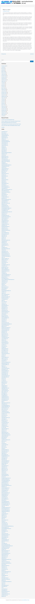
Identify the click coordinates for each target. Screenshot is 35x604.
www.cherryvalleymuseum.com (6, 199)
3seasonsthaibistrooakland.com (6, 290)
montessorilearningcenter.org (6, 553)
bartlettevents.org (4, 195)
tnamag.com (3, 448)
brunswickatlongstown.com (6, 375)
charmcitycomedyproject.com (6, 362)
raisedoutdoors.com (4, 227)
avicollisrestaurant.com (5, 426)
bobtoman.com (4, 178)
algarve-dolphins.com (5, 391)
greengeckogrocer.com (5, 267)
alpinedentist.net (4, 182)
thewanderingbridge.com (5, 370)
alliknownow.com (4, 326)
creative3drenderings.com (5, 460)
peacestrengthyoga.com (5, 484)
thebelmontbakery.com (5, 157)
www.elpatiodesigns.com (5, 539)
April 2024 (3, 86)
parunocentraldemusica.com (6, 544)
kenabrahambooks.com (5, 342)
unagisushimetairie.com (5, 168)
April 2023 (3, 103)
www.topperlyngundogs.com (6, 480)
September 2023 (4, 96)
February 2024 (4, 89)
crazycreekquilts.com (5, 338)
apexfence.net (4, 596)
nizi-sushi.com (4, 379)
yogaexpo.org (4, 293)
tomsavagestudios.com (5, 278)
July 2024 (3, 82)
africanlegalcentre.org (5, 349)
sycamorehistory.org (5, 523)
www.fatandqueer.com (5, 490)
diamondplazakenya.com (5, 548)
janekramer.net (4, 378)
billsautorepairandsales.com (6, 550)
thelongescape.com (4, 385)
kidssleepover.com (4, 153)
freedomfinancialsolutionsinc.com (6, 485)
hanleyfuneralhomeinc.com (6, 253)
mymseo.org (3, 582)
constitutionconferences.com (6, 439)
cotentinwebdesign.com (5, 200)
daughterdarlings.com (5, 137)
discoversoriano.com (5, 315)
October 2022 (4, 111)
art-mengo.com (4, 380)
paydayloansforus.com (5, 156)
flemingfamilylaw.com (5, 575)
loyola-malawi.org (4, 301)
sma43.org (3, 506)
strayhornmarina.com (5, 333)
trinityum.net (3, 532)
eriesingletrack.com (4, 247)
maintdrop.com (4, 177)
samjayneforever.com (5, 555)
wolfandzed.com (4, 517)
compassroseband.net (5, 444)
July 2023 (3, 99)
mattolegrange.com (4, 386)
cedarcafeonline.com (5, 142)
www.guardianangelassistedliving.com (7, 545)
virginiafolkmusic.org (5, 280)
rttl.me (2, 587)
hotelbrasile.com (4, 193)
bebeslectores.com (4, 204)
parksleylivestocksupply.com (6, 296)
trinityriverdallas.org (4, 288)
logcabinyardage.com (5, 463)
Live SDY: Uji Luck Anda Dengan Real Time (8, 119)
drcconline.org (4, 427)
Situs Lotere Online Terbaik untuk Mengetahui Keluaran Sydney (11, 125)
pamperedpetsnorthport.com (6, 248)
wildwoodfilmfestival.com (5, 190)
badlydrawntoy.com (4, 468)
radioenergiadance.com (5, 183)
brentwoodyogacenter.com (5, 508)
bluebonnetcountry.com (5, 173)
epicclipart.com (4, 174)
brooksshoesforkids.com (5, 449)
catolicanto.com (4, 285)
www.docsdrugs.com (5, 497)
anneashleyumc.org (4, 491)
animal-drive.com (4, 447)
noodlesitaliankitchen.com (5, 166)
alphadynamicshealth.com (5, 565)
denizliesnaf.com (4, 438)
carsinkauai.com (4, 560)
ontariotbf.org (4, 162)
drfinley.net (3, 574)
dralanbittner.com (4, 242)
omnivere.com (4, 146)
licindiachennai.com (4, 136)
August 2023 (3, 97)
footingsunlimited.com (5, 495)
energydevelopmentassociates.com (7, 211)
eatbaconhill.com (4, 151)
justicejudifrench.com (5, 369)
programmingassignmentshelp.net (6, 152)
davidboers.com (4, 464)
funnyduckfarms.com (5, 569)
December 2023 (4, 92)
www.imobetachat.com (5, 465)
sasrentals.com (4, 263)
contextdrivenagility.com (5, 364)
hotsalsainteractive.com (5, 140)
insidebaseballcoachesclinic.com (6, 559)
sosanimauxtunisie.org (5, 179)
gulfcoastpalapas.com (5, 454)
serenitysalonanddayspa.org (6, 141)
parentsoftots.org (4, 459)
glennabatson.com (4, 332)
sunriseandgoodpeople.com (6, 405)
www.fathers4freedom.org (5, 479)
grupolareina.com (4, 198)
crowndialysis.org (4, 273)
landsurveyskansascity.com (6, 492)
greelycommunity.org (5, 352)
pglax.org (3, 401)
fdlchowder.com (4, 500)
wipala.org (3, 300)
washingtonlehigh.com (5, 513)
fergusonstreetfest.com (5, 554)
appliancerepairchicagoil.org (6, 161)
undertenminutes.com (5, 145)
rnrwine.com (3, 576)
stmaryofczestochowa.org (5, 368)
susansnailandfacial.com (5, 475)
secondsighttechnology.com (6, 264)
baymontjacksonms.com (5, 399)
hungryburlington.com (5, 374)
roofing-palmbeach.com (5, 220)
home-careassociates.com (5, 294)
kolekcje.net (3, 284)
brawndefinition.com (5, 336)
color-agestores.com (5, 299)
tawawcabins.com (4, 235)
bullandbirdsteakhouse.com (6, 502)
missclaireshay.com (4, 131)
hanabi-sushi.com (4, 516)
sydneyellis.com (4, 272)
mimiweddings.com (4, 590)
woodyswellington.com (5, 537)
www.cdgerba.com (4, 543)
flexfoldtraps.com (4, 486)
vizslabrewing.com (4, 241)
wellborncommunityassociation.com (7, 189)
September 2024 (4, 79)
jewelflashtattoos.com (5, 169)
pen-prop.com (4, 476)
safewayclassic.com (5, 158)
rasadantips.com (4, 147)
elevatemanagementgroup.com (6, 571)
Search (32, 61)
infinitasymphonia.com (5, 348)
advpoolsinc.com (4, 431)
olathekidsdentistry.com (5, 252)
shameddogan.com (4, 458)
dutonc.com (3, 384)
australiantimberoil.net (27, 2)
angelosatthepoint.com (5, 432)
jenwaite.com (3, 570)
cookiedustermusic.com (5, 411)
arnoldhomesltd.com (5, 222)
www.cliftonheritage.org (5, 505)
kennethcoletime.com (5, 373)
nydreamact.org (4, 167)
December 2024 (4, 75)
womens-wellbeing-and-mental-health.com (8, 279)
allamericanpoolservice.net (5, 275)
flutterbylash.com (4, 566)
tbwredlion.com (4, 549)
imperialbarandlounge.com (5, 226)
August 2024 (3, 81)
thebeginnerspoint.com (5, 316)
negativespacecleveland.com (6, 402)
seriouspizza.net (4, 443)
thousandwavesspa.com (5, 422)
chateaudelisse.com (4, 188)
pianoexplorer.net (4, 529)
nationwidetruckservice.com (6, 417)
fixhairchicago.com (4, 437)
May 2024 (3, 85)
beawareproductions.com (5, 363)
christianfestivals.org (5, 389)
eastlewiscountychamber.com (6, 327)
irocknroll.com (4, 231)
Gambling (4, 11)
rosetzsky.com (4, 354)
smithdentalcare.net (4, 592)
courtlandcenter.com (5, 423)
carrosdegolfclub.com (5, 210)
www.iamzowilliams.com (5, 527)
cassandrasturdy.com (5, 310)
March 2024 (3, 88)
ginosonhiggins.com (4, 394)
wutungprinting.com (4, 395)
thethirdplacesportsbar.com (6, 534)
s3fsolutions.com (4, 214)
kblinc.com (3, 246)
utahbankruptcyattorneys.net (6, 230)
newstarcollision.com (5, 262)
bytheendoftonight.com (5, 305)
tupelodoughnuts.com (5, 251)
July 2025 (3, 67)
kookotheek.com (4, 184)
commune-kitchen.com (5, 343)
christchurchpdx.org (4, 341)
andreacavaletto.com (5, 295)
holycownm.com (4, 416)
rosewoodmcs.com (4, 522)
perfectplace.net (4, 289)
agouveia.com (4, 580)
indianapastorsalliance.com (6, 433)
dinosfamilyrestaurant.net (5, 206)
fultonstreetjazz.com (5, 194)
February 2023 (4, 106)
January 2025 (4, 74)
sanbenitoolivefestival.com (5, 311)
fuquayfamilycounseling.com (6, 579)
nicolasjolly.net (4, 347)
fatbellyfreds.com (4, 538)
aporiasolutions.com (4, 452)
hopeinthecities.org (4, 306)
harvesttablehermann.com (5, 209)
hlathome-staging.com (5, 268)
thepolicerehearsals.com (5, 325)
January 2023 (4, 107)
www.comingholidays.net (5, 317)
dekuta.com (3, 518)
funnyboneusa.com (4, 410)
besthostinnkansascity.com (6, 591)
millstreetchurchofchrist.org (6, 561)
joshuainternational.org (5, 474)
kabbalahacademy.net (5, 259)
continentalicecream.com (5, 337)
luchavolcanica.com (4, 415)
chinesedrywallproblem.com (6, 406)
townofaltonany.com (5, 400)
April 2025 (3, 70)
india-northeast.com (4, 219)
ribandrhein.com (4, 283)
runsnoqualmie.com (4, 496)
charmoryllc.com (4, 320)
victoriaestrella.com (4, 421)
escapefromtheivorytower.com (6, 216)
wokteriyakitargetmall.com (5, 269)
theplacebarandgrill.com (5, 428)
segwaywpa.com (4, 453)
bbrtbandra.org (4, 172)
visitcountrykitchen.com (5, 390)
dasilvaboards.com (4, 331)
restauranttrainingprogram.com (6, 274)
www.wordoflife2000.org (5, 232)
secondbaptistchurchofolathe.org (6, 581)
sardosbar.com (4, 237)
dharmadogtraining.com (5, 585)
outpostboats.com (4, 304)
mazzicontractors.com (5, 533)
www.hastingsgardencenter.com (6, 528)
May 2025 (3, 68)
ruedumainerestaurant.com (6, 353)
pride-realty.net (4, 564)
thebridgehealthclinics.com (5, 455)
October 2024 (4, 78)
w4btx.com (3, 257)
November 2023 (4, 93)
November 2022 (4, 110)
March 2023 (3, 104)
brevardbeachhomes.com (5, 215)
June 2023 (3, 100)
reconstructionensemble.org (6, 412)
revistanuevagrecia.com (5, 357)
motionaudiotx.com (4, 586)
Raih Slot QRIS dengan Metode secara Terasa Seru (9, 122)
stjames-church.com (5, 358)
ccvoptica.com (4, 512)
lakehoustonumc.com (5, 469)
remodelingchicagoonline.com (6, 507)
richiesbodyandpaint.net (5, 135)
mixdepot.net (3, 521)
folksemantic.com (4, 236)
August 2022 (3, 114)
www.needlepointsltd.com (5, 501)
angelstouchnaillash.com (5, 258)
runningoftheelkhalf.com (5, 481)
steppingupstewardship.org (5, 511)
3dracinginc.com (4, 321)
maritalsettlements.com (5, 396)
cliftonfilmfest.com (4, 225)
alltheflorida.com (4, 558)
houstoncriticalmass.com (5, 322)
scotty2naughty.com (5, 359)
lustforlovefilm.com (4, 346)
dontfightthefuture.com (5, 221)
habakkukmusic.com (5, 470)
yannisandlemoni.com (5, 243)
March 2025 (3, 71)
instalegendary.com (4, 163)
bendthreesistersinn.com (5, 407)
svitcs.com (3, 442)
